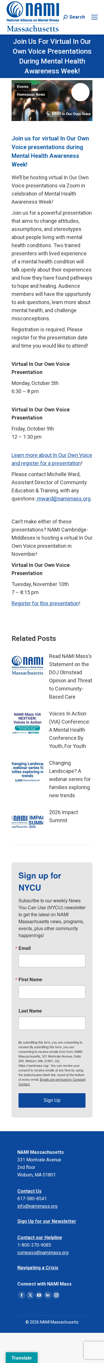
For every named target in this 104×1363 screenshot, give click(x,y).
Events (23, 87)
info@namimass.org (37, 1206)
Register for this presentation (45, 603)
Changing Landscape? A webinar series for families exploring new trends (70, 779)
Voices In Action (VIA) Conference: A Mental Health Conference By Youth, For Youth (69, 730)
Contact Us (29, 1191)
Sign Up (52, 1100)
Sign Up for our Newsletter (46, 1221)
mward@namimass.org (63, 499)
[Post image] (27, 665)
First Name (30, 979)
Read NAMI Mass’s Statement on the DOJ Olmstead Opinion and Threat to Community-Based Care (70, 676)
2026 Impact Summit (63, 816)
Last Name (30, 1010)
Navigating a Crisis (37, 1267)
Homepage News (31, 95)
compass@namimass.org (42, 1252)
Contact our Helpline (39, 1237)
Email (24, 948)
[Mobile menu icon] (94, 17)
